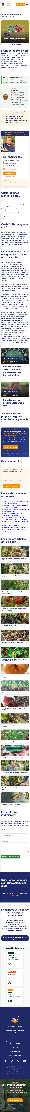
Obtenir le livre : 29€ (11, 447)
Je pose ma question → (11, 486)
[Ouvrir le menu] (26, 4)
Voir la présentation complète (10, 451)
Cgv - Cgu (15, 1047)
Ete (20, 14)
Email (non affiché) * (6, 835)
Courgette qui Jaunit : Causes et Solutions (16, 509)
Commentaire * (4, 841)
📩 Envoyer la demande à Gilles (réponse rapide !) (15, 938)
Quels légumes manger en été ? (14, 116)
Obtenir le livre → (9, 173)
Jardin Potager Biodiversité (9, 14)
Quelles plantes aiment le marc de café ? (15, 527)
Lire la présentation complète (9, 176)
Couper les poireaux (10, 511)
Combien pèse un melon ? (11, 525)
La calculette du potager (15, 1026)
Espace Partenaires (15, 1055)
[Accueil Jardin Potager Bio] (6, 4)
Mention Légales (15, 1051)
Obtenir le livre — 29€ (15, 1100)
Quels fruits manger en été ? (13, 118)
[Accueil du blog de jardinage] (15, 1018)
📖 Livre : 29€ (20, 4)
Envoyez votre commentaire (10, 856)
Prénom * (3, 829)
